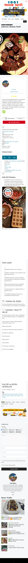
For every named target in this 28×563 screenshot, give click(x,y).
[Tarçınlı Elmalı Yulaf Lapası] (4, 548)
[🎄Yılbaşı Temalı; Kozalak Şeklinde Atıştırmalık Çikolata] (4, 525)
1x (5, 157)
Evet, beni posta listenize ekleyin (8, 465)
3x (14, 157)
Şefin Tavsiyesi (5, 515)
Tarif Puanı (3, 426)
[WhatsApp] (13, 30)
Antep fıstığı (8, 167)
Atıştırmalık (9, 141)
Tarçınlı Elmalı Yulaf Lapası (16, 547)
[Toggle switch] (5, 118)
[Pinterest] (10, 30)
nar (6, 165)
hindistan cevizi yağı (16, 170)
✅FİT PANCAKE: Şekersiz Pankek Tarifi (16, 540)
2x (9, 157)
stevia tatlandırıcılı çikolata (15, 161)
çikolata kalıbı (8, 171)
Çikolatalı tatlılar (9, 394)
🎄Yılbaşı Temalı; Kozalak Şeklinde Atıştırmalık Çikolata (16, 526)
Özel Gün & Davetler (13, 522)
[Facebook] (7, 30)
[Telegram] (16, 30)
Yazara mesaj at (14, 91)
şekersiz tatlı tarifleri (15, 395)
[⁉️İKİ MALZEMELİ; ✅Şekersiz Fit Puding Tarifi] (4, 533)
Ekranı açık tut (11, 118)
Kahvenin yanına (6, 395)
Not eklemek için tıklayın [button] (8, 131)
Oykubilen (14, 89)
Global (7, 143)
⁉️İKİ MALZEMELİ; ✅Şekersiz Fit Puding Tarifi (16, 532)
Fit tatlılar (20, 394)
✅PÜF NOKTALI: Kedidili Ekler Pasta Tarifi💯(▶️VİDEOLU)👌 (11, 518)
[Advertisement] (14, 245)
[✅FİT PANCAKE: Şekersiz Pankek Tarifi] (4, 541)
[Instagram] (12, 494)
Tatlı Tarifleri (15, 141)
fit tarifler (15, 394)
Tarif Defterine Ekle (14, 122)
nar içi (6, 168)
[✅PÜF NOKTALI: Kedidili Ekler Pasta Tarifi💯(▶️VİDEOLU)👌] (12, 506)
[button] (11, 96)
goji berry (7, 164)
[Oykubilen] (13, 477)
